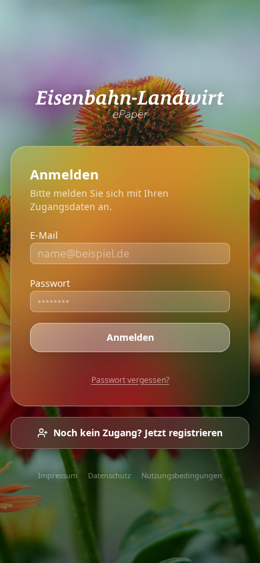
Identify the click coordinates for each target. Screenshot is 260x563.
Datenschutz (109, 475)
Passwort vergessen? (130, 380)
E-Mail (44, 235)
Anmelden (130, 337)
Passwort (50, 283)
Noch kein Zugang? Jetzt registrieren (138, 432)
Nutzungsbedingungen (181, 475)
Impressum (57, 475)
